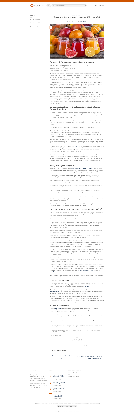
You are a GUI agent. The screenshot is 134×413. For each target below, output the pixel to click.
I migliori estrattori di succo (41, 11)
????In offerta (82, 11)
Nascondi (92, 66)
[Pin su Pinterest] (79, 340)
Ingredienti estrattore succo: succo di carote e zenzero (59, 377)
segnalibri (91, 345)
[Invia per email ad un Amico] (77, 340)
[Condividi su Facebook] (72, 340)
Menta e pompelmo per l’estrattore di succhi (59, 383)
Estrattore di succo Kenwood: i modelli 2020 (57, 409)
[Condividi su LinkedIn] (82, 340)
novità (76, 11)
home (43, 409)
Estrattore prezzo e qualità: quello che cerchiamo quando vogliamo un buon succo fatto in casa (63, 358)
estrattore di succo (77, 15)
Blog (90, 1)
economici (71, 11)
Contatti (94, 1)
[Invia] (85, 5)
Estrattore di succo (83, 21)
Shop (31, 11)
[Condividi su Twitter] (74, 340)
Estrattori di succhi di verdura (58, 389)
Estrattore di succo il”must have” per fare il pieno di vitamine (59, 395)
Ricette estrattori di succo (61, 11)
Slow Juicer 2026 (92, 11)
